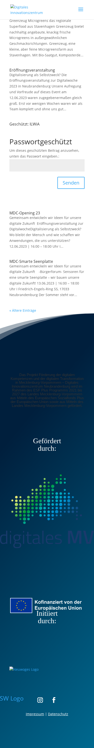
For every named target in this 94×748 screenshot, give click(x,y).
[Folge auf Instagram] (40, 699)
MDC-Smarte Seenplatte (31, 261)
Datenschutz (58, 714)
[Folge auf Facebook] (54, 699)
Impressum (35, 714)
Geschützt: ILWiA (24, 124)
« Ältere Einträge (22, 310)
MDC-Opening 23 (24, 213)
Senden (71, 182)
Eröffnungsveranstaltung (32, 70)
